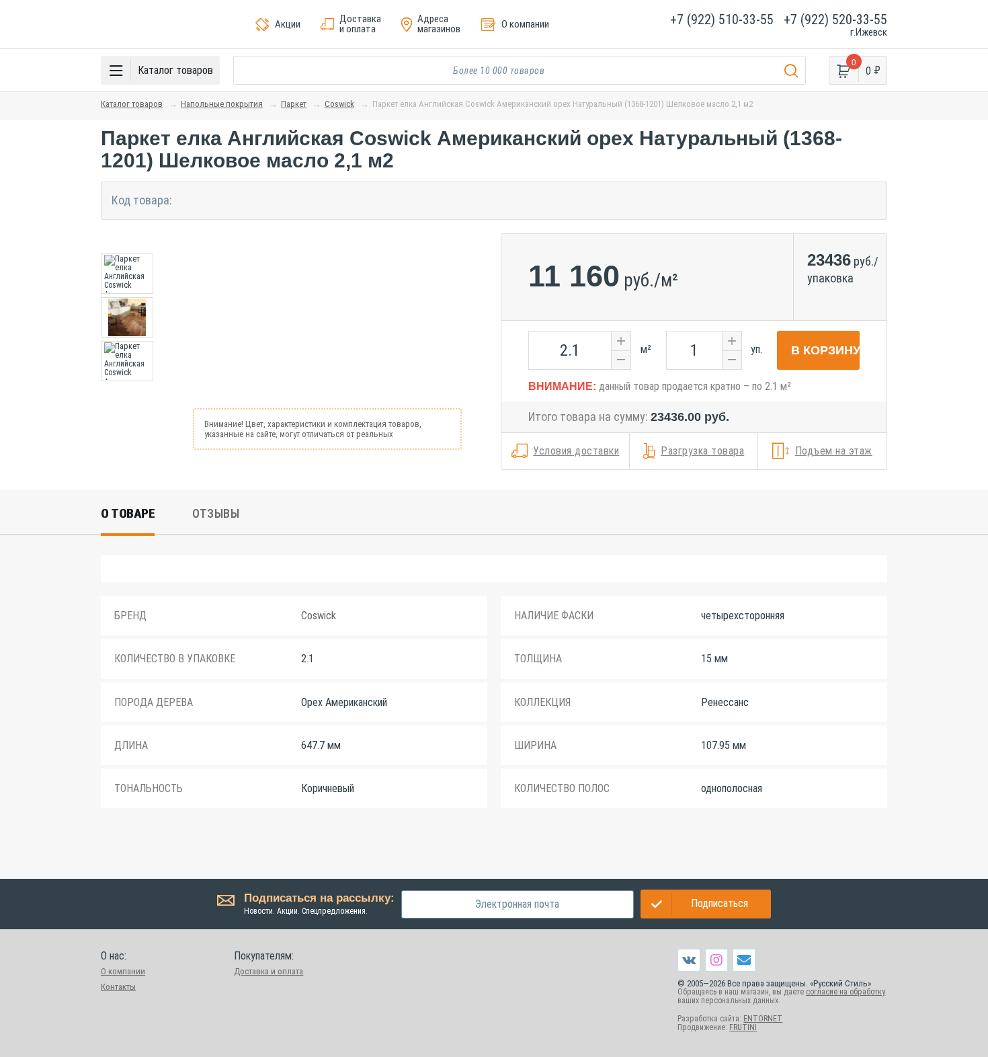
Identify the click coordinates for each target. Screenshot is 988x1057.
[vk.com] (688, 960)
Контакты (118, 987)
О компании (123, 971)
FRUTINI (743, 1027)
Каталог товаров (132, 104)
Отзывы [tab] (215, 513)
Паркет (293, 104)
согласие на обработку (845, 991)
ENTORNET (762, 1018)
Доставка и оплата (268, 971)
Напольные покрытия (222, 104)
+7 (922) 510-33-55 (722, 19)
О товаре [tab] (128, 513)
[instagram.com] (716, 959)
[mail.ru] (744, 959)
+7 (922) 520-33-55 (835, 19)
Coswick (339, 104)
